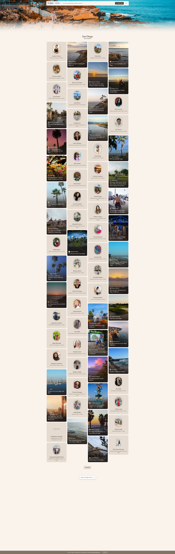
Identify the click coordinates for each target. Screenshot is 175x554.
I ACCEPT (105, 552)
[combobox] (88, 3)
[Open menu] (126, 3)
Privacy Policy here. (96, 552)
